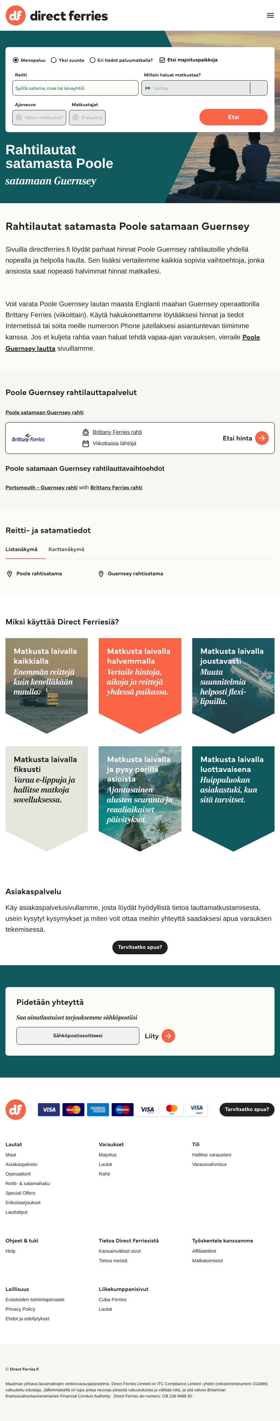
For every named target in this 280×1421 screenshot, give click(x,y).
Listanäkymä (21, 549)
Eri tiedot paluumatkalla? (125, 60)
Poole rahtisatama (39, 574)
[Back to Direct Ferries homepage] (56, 15)
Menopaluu (33, 60)
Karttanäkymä (66, 549)
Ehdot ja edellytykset (27, 1318)
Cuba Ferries (112, 1299)
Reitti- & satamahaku (27, 1183)
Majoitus (107, 1154)
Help (10, 1251)
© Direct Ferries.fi (22, 1369)
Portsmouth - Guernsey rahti (41, 488)
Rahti (104, 1174)
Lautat (105, 1164)
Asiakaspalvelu (21, 1164)
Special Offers (20, 1193)
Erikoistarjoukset (23, 1202)
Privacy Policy (20, 1309)
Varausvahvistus (209, 1164)
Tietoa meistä (113, 1260)
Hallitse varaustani (211, 1154)
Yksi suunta (71, 60)
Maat (10, 1154)
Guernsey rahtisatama (135, 574)
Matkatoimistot (207, 1260)
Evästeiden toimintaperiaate (35, 1299)
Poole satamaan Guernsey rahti (44, 413)
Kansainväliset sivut (120, 1251)
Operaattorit (18, 1174)
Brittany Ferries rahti (116, 488)
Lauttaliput (16, 1212)
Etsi (233, 117)
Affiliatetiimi (204, 1251)
